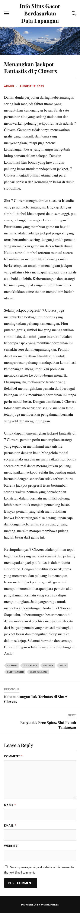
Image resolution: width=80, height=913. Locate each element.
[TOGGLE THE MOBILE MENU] (6, 13)
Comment (13, 756)
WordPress (50, 904)
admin (9, 86)
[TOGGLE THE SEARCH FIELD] (73, 13)
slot (63, 665)
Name (10, 805)
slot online (38, 671)
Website (10, 845)
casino (12, 665)
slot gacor (15, 671)
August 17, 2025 (32, 86)
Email (10, 825)
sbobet (48, 665)
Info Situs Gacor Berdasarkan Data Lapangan (40, 13)
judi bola (30, 665)
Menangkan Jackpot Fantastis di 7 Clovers (30, 67)
